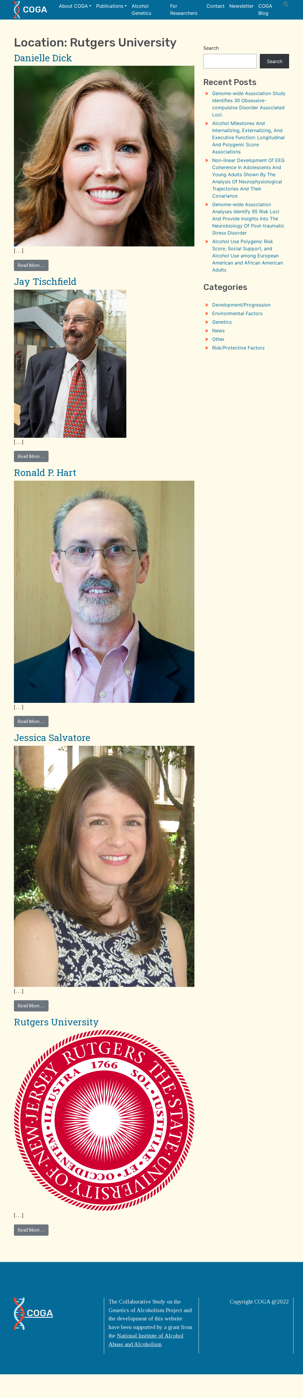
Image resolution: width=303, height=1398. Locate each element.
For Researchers (183, 9)
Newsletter (241, 6)
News (218, 331)
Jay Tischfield (45, 281)
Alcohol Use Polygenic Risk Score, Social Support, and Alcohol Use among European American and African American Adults (247, 255)
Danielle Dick (43, 57)
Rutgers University (56, 1021)
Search (211, 48)
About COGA (73, 6)
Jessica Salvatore (52, 737)
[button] (286, 4)
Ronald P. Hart (45, 472)
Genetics (222, 322)
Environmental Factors (237, 313)
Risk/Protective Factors (238, 348)
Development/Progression (241, 305)
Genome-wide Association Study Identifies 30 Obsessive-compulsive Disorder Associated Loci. (249, 104)
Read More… (31, 265)
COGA (35, 9)
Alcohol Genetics (141, 9)
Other (218, 339)
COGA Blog (265, 9)
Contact (216, 6)
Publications (109, 6)
